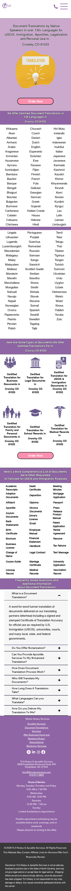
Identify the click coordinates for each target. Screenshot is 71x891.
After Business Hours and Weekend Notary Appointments (36, 739)
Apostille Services (36, 724)
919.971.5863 (36, 775)
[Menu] (64, 6)
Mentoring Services (36, 746)
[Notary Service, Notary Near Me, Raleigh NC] (29, 752)
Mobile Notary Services (38, 719)
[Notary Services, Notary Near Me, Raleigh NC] (34, 752)
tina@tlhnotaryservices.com (36, 772)
